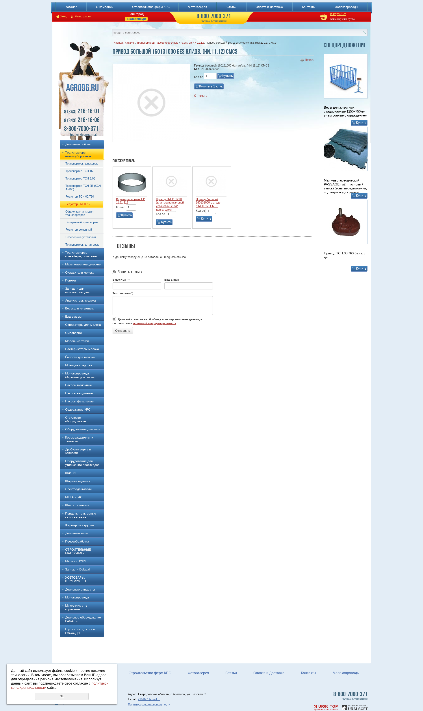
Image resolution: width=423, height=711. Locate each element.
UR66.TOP (327, 706)
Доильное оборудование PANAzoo (83, 619)
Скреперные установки (80, 237)
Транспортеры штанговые (82, 244)
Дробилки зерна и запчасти (78, 451)
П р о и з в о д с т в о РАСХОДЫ (80, 631)
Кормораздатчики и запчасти (79, 439)
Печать (309, 59)
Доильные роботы (78, 144)
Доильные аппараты (80, 589)
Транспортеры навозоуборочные (78, 154)
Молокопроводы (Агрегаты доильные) (80, 375)
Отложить (200, 95)
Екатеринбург (136, 18)
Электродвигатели (78, 489)
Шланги (70, 473)
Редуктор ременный (78, 229)
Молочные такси (77, 341)
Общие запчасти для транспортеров (79, 213)
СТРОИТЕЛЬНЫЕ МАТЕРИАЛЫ (78, 551)
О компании (104, 7)
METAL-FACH (75, 497)
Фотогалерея (197, 7)
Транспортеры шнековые (81, 163)
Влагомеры (73, 316)
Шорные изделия (77, 481)
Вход (63, 16)
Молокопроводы (346, 7)
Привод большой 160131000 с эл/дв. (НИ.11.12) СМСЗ (208, 203)
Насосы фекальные (79, 401)
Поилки (70, 280)
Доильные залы (76, 533)
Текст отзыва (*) (123, 293)
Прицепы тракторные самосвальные (80, 515)
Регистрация (83, 16)
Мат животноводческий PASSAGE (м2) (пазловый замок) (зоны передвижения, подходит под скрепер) (345, 186)
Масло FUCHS (75, 561)
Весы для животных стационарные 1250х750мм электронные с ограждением (345, 111)
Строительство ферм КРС (151, 7)
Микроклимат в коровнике (76, 607)
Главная (118, 42)
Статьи (231, 7)
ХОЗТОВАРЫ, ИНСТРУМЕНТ (76, 579)
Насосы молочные (78, 385)
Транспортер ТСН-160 (79, 171)
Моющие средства (78, 365)
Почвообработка (77, 541)
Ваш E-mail (171, 279)
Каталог (71, 7)
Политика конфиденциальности (149, 704)
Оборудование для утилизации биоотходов (82, 463)
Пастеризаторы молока (82, 349)
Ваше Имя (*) (121, 279)
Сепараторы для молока (83, 324)
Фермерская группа (79, 525)
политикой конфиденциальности (154, 323)
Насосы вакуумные (79, 393)
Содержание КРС (77, 409)
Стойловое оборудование (75, 419)
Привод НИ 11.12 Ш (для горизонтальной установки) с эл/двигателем (170, 204)
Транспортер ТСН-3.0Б (80, 178)
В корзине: (338, 14)
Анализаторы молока (80, 300)
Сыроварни (73, 333)
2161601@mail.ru (149, 699)
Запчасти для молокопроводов (77, 290)
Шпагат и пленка (77, 505)
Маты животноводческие (83, 264)
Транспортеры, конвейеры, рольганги (81, 254)
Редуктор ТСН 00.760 (79, 196)
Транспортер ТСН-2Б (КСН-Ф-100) (83, 187)
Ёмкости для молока (80, 357)
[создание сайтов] (344, 707)
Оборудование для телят (83, 429)
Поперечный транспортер (82, 222)
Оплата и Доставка (269, 7)
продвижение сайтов (326, 709)
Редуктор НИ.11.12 (77, 204)
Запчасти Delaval (77, 569)
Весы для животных (79, 308)
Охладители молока (79, 272)
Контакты (308, 7)
